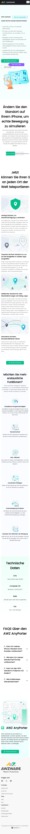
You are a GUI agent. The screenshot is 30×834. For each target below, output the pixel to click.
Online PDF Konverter (7, 794)
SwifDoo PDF (4, 788)
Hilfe (2, 800)
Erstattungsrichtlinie (6, 814)
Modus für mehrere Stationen (19, 153)
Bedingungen (5, 811)
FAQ (2, 802)
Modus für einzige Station (10, 153)
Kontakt (3, 808)
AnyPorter (4, 791)
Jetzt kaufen (8, 67)
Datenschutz (4, 816)
